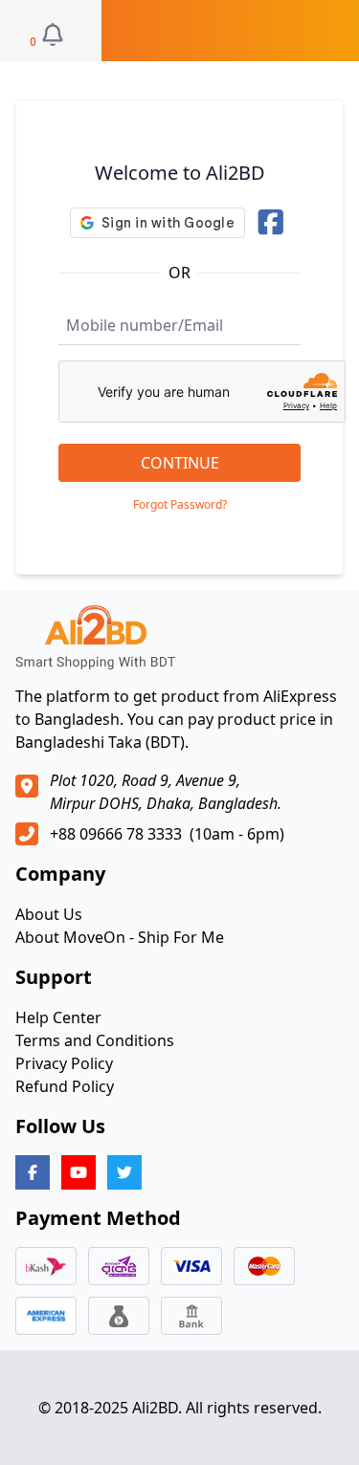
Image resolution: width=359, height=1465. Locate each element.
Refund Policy (64, 1086)
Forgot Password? (180, 505)
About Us (48, 914)
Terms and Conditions (94, 1040)
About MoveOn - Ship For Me (119, 937)
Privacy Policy (64, 1063)
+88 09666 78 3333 (116, 833)
